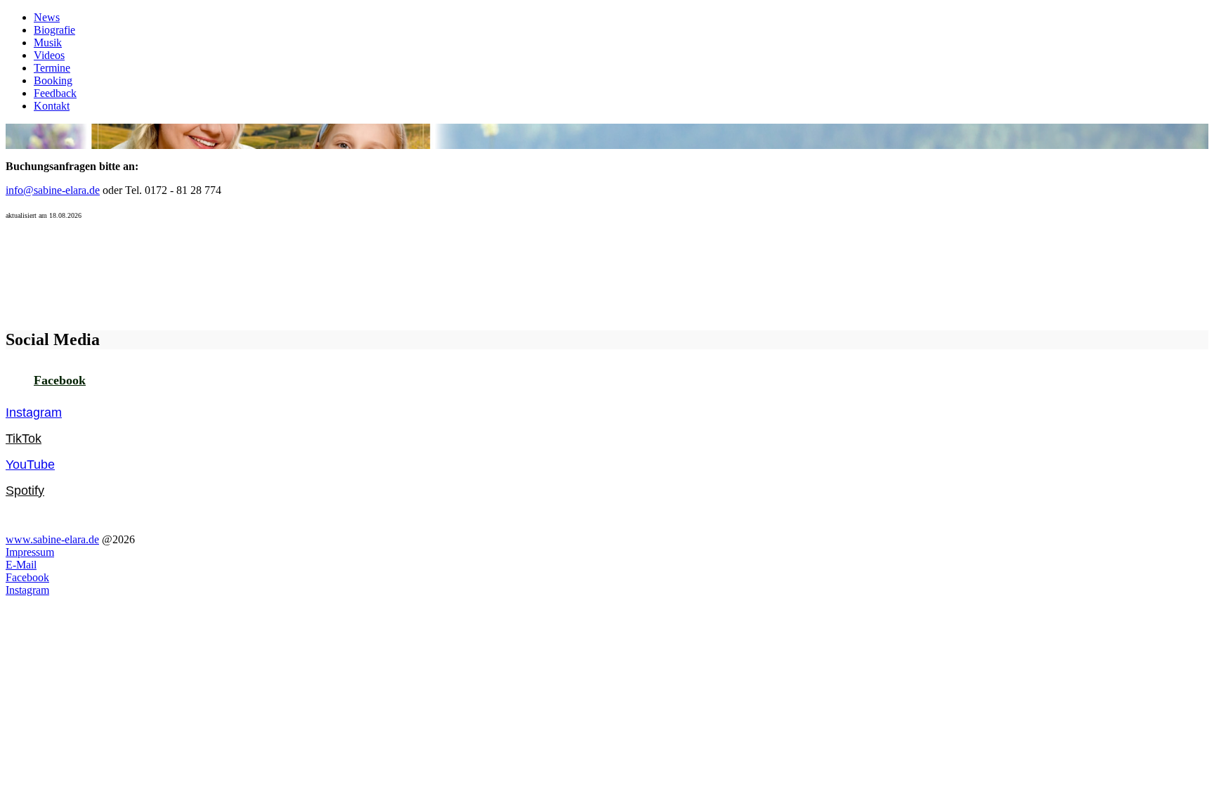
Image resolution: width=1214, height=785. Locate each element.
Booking (53, 80)
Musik (48, 42)
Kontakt (52, 106)
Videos (49, 55)
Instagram (34, 413)
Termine (52, 68)
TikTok (23, 439)
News (47, 17)
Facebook (60, 380)
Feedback (55, 93)
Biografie (54, 30)
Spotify (25, 491)
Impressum (30, 552)
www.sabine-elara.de (52, 539)
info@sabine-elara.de (53, 190)
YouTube (30, 465)
